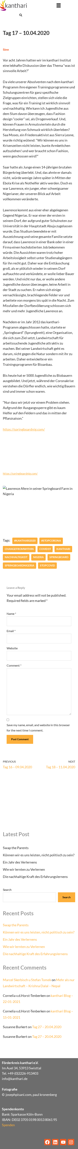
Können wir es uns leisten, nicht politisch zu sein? (38, 855)
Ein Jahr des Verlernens (20, 862)
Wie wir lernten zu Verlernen (24, 869)
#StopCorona (51, 540)
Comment (14, 665)
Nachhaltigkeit (16, 557)
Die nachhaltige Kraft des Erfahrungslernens (35, 877)
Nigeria (38, 557)
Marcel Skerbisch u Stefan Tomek (27, 980)
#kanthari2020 (25, 540)
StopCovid (47, 565)
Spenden (8, 1125)
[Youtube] (63, 1142)
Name (11, 613)
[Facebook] (47, 1142)
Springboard (58, 557)
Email (11, 631)
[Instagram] (71, 1142)
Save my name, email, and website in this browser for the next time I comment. (38, 727)
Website (12, 648)
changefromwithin (19, 549)
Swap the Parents (16, 848)
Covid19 (45, 549)
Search (7, 889)
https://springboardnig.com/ (24, 429)
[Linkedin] (55, 1142)
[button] (58, 6)
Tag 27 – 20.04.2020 (46, 1027)
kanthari (63, 549)
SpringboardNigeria (19, 565)
